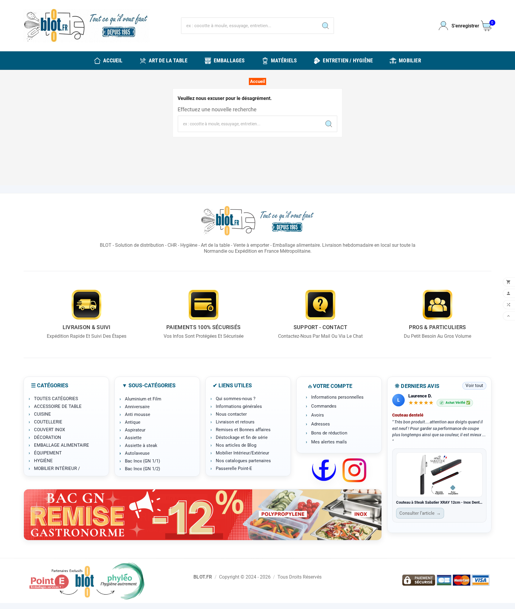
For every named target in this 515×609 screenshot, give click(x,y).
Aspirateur (135, 430)
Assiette (133, 437)
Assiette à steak (141, 445)
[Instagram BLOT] (354, 470)
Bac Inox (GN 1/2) (142, 468)
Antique (132, 422)
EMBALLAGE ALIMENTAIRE (61, 445)
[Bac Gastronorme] (202, 514)
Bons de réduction (329, 433)
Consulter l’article (420, 513)
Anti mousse (137, 414)
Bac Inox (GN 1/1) (142, 461)
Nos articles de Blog (236, 445)
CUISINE (42, 414)
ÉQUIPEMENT (48, 453)
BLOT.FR (202, 577)
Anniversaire (137, 406)
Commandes (323, 406)
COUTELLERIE (48, 422)
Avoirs (317, 415)
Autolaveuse (137, 453)
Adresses (320, 424)
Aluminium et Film (143, 399)
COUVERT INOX (49, 429)
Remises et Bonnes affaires (243, 429)
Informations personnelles (337, 397)
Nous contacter (231, 414)
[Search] (325, 25)
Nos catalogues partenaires (243, 460)
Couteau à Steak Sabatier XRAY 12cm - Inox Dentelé (439, 502)
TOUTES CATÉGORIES (56, 398)
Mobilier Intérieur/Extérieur (242, 453)
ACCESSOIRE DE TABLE (58, 406)
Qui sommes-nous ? (235, 398)
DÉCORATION (47, 437)
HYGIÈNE (43, 460)
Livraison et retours (235, 422)
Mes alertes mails (329, 442)
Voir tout (474, 385)
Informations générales (239, 406)
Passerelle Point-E (234, 468)
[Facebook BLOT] (324, 470)
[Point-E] (87, 580)
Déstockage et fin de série (242, 437)
